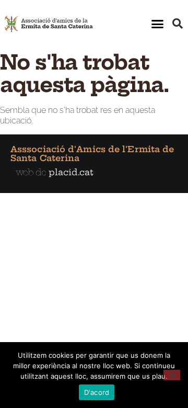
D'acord (97, 392)
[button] (158, 23)
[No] (171, 375)
